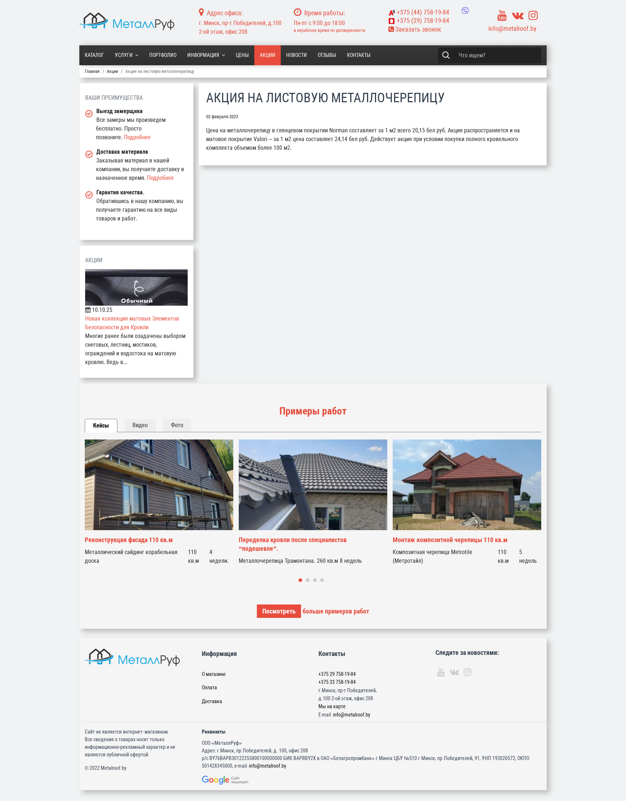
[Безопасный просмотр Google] (240, 780)
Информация (203, 55)
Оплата (209, 687)
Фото (177, 425)
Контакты (359, 55)
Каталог (94, 55)
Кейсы (101, 425)
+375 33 (337, 682)
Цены (242, 55)
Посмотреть (279, 611)
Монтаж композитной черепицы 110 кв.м (450, 540)
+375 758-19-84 (423, 12)
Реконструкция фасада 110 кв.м (129, 540)
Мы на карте (332, 706)
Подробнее (137, 137)
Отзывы (327, 55)
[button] (300, 580)
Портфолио (162, 55)
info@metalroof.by (512, 28)
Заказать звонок (417, 29)
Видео (140, 425)
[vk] (517, 15)
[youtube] (502, 15)
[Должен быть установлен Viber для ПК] (465, 11)
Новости (296, 55)
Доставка (212, 701)
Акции (267, 55)
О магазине (214, 674)
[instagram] (533, 15)
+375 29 (337, 674)
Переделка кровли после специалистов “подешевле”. (293, 544)
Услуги (124, 55)
